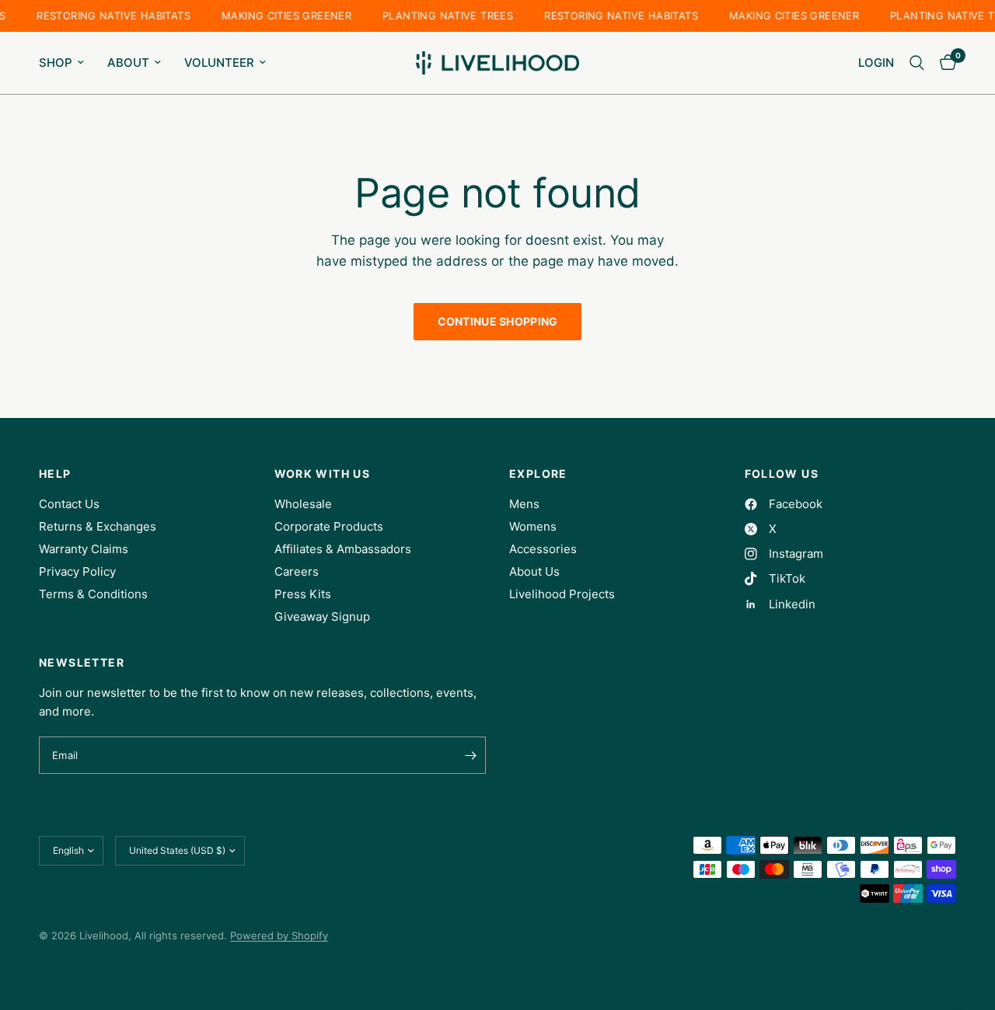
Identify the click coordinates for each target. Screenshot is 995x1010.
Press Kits (302, 594)
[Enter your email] (470, 755)
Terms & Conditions (93, 594)
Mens (524, 503)
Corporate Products (328, 526)
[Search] (917, 63)
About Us (534, 571)
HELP (55, 473)
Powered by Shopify (279, 935)
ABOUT (128, 62)
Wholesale (303, 503)
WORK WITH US (322, 473)
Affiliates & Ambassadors (342, 549)
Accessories (543, 549)
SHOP (55, 62)
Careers (296, 571)
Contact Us (69, 503)
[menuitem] (67, 63)
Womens (533, 526)
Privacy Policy (77, 571)
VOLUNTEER (219, 62)
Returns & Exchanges (97, 526)
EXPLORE (538, 473)
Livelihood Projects (562, 594)
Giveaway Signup (322, 616)
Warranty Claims (83, 549)
